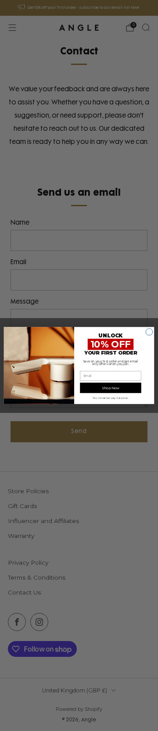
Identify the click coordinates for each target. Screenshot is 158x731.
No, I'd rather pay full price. (111, 398)
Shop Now (110, 388)
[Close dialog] (149, 332)
